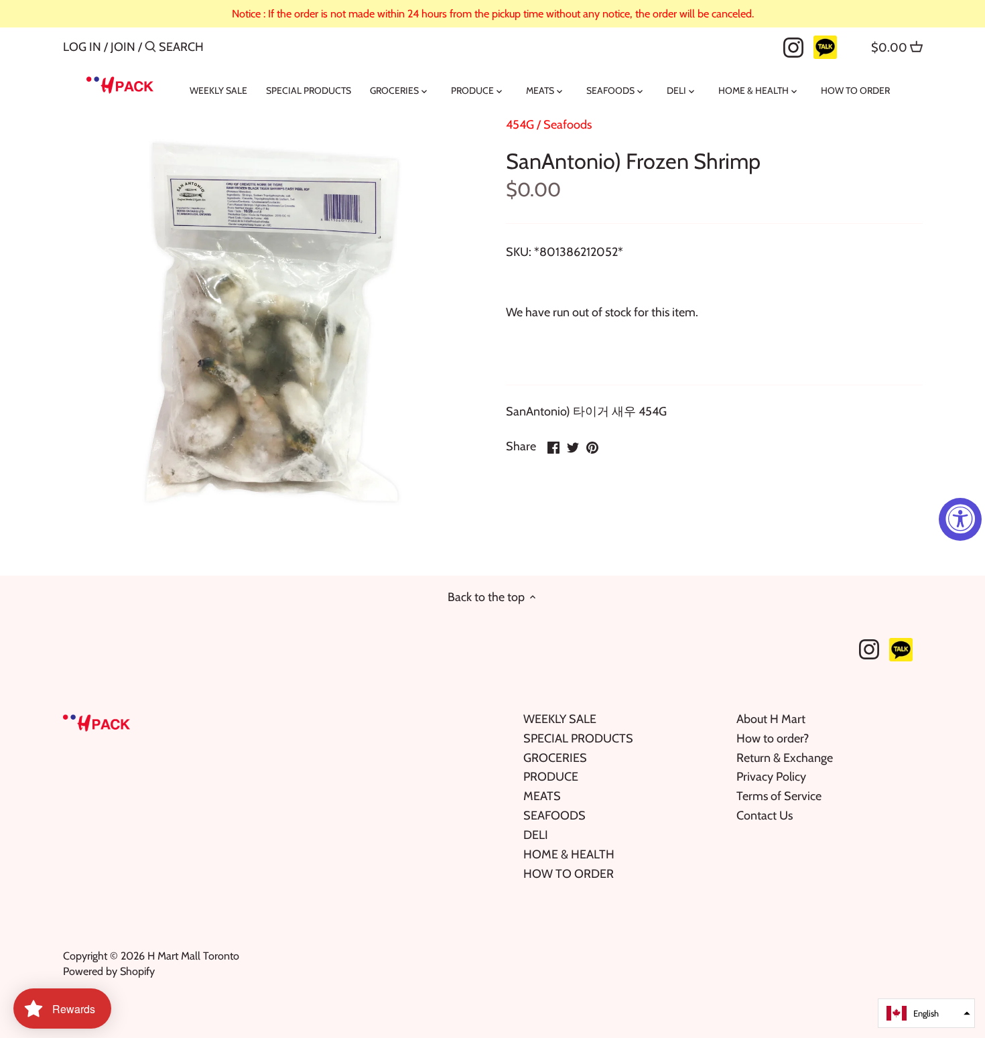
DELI (535, 835)
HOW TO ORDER (568, 873)
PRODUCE (550, 776)
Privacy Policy (771, 776)
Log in (82, 47)
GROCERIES (555, 758)
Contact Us (764, 815)
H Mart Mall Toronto (193, 955)
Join (123, 47)
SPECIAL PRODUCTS (578, 738)
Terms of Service (779, 796)
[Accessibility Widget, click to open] (960, 519)
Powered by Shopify (109, 971)
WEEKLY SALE (559, 719)
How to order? (772, 738)
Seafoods (567, 124)
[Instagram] (793, 46)
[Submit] (150, 49)
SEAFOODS (554, 815)
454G (520, 124)
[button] (926, 1013)
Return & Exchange (784, 758)
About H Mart (770, 719)
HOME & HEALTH (568, 854)
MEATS (542, 796)
